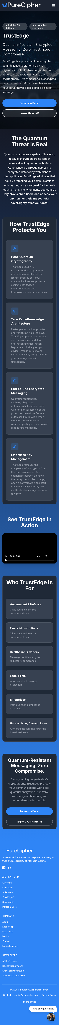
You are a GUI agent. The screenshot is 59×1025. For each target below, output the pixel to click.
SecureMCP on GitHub (13, 975)
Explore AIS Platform (29, 821)
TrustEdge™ (8, 897)
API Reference (9, 961)
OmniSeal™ (7, 887)
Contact (6, 941)
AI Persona (7, 892)
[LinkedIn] (3, 867)
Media (5, 936)
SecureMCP (8, 902)
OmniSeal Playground (13, 970)
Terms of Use (29, 1001)
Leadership (8, 926)
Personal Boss (9, 907)
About (5, 922)
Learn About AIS (29, 113)
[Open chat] (51, 1017)
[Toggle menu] (54, 5)
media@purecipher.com (26, 995)
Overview (7, 882)
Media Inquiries (10, 946)
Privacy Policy (49, 995)
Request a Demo (29, 103)
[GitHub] (9, 867)
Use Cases (7, 931)
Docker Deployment (12, 966)
